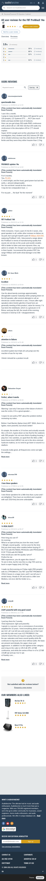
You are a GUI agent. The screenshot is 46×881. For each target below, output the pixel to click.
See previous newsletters (11, 847)
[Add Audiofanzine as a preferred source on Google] (9, 829)
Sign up (30, 841)
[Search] (4, 7)
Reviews (14, 36)
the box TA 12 (19, 701)
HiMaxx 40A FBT (37, 236)
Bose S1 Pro (19, 725)
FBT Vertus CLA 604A (22, 713)
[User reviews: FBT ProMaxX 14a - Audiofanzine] (10, 3)
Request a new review (23, 688)
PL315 (7, 178)
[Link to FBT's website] (2, 23)
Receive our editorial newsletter (15, 836)
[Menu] (43, 8)
